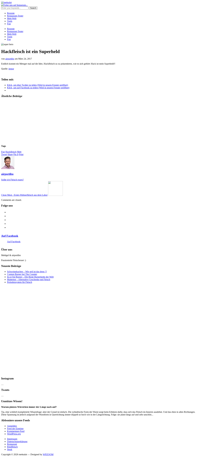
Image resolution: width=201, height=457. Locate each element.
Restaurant (12, 444)
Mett (19, 152)
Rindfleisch (12, 447)
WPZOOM (48, 454)
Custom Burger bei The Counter (22, 274)
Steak (9, 449)
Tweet (4, 154)
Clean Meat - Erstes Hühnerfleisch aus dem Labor (24, 195)
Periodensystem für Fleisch (19, 282)
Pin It (15, 154)
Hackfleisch (10, 152)
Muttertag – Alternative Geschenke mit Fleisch (28, 279)
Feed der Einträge (15, 428)
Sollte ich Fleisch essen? (12, 179)
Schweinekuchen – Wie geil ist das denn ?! (27, 271)
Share (10, 154)
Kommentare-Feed (15, 431)
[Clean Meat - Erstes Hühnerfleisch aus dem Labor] (55, 195)
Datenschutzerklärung (17, 441)
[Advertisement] (89, 121)
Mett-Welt (11, 18)
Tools (9, 21)
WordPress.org (14, 434)
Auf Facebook (9, 235)
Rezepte (11, 13)
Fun (9, 23)
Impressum (12, 439)
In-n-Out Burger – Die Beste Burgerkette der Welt (30, 277)
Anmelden (12, 426)
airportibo (9, 58)
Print (21, 154)
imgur (11, 68)
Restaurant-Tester (15, 16)
